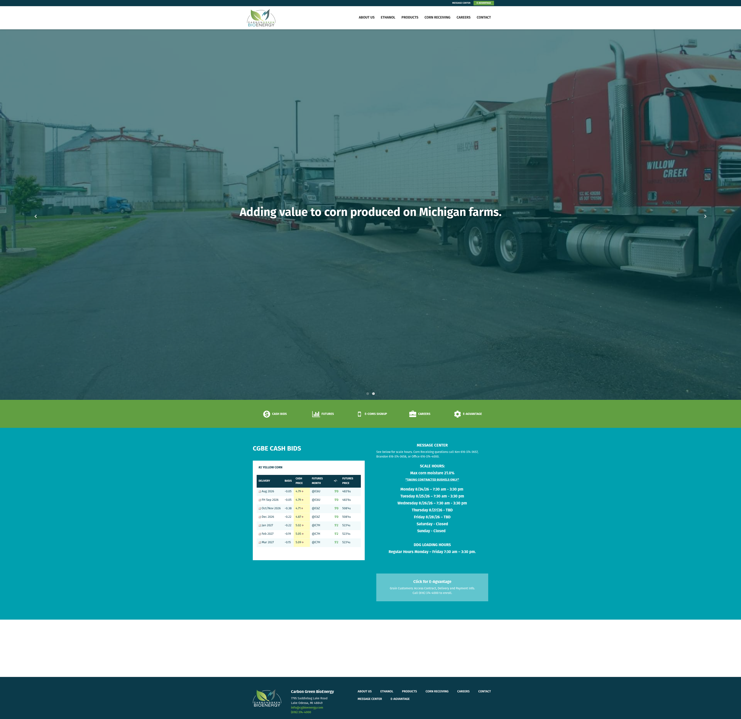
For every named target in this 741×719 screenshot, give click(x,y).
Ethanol (388, 17)
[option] (370, 214)
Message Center (370, 699)
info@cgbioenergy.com (307, 707)
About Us (367, 17)
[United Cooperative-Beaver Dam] (271, 17)
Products (410, 17)
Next (699, 214)
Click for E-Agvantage (432, 582)
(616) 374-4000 (301, 712)
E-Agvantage (400, 699)
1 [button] (368, 394)
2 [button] (373, 394)
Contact (484, 17)
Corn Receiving (437, 17)
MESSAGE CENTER (461, 3)
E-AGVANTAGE (484, 3)
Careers (463, 17)
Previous (41, 214)
